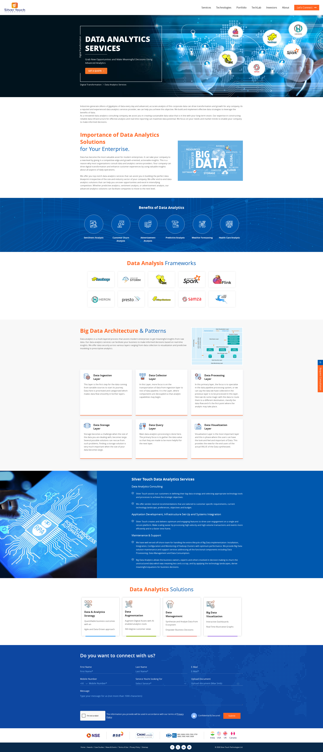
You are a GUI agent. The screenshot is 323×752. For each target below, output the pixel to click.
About (285, 7)
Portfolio (241, 7)
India (212, 737)
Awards (90, 747)
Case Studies (99, 747)
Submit (231, 715)
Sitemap (145, 747)
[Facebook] (172, 747)
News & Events (111, 747)
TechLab (256, 7)
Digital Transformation (91, 84)
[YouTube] (189, 747)
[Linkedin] (183, 747)
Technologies (223, 7)
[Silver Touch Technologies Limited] (14, 8)
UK (225, 737)
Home (83, 747)
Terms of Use (123, 747)
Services (206, 7)
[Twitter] (178, 747)
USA (219, 737)
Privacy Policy (135, 747)
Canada (233, 737)
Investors (271, 7)
